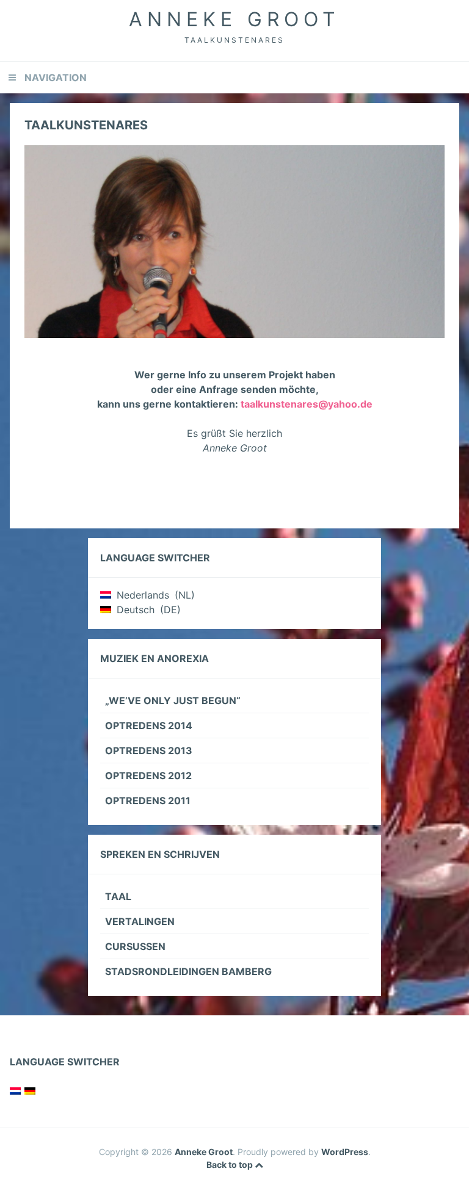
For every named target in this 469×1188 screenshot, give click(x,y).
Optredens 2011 (148, 800)
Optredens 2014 (148, 725)
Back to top (230, 1164)
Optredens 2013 (148, 750)
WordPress (344, 1152)
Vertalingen (140, 921)
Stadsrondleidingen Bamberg (188, 971)
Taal (118, 896)
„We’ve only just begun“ (173, 700)
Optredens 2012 (148, 775)
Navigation (55, 77)
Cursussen (135, 946)
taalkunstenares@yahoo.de (307, 404)
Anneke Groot (234, 19)
